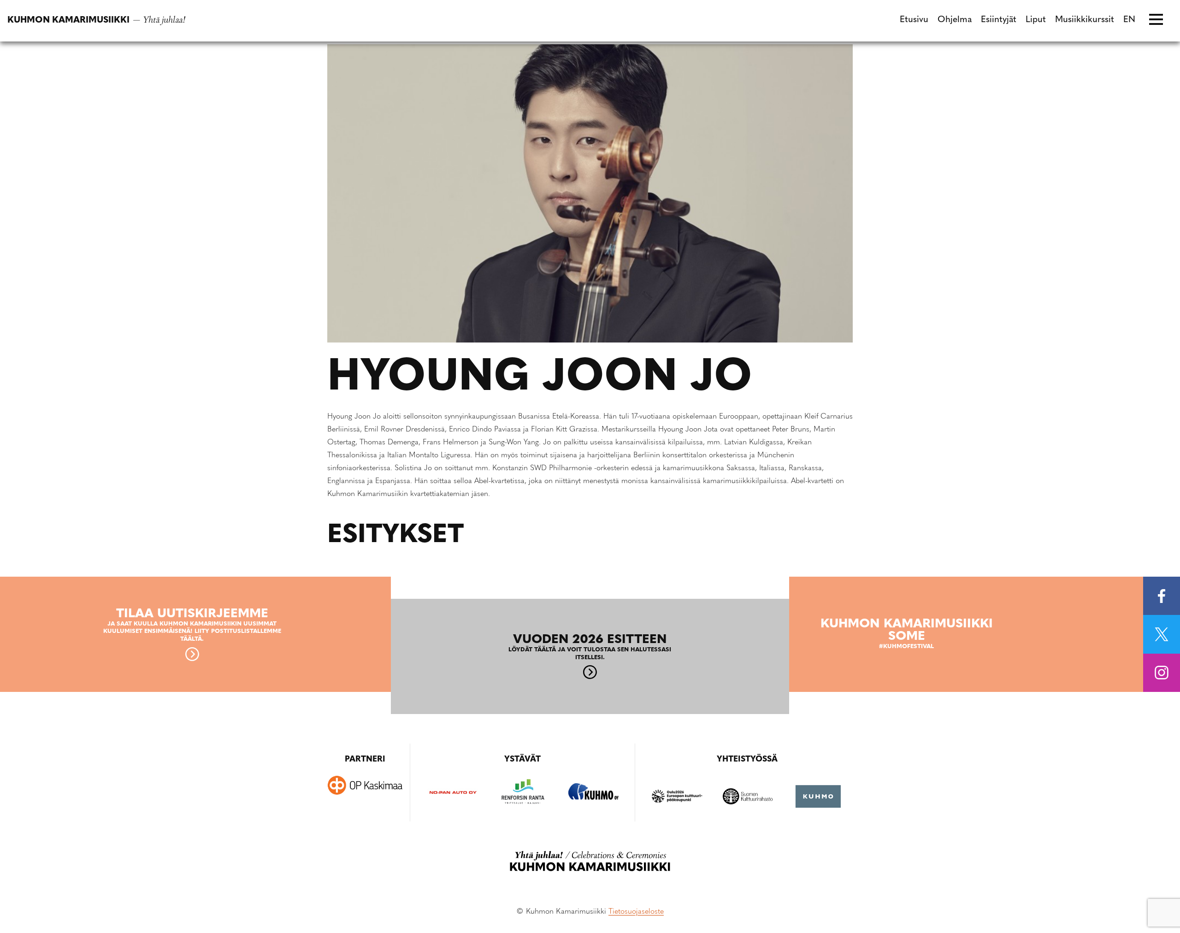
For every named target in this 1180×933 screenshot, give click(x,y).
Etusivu (914, 20)
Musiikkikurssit (1084, 20)
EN (1129, 20)
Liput (1036, 20)
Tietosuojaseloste (636, 911)
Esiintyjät (998, 20)
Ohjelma (955, 20)
